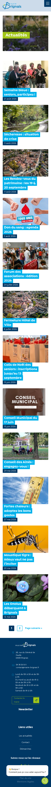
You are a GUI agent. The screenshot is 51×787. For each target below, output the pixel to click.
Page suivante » (33, 628)
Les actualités (25, 736)
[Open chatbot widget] (44, 780)
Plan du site (25, 778)
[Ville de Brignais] (12, 5)
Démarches (25, 749)
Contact (26, 742)
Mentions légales (25, 782)
